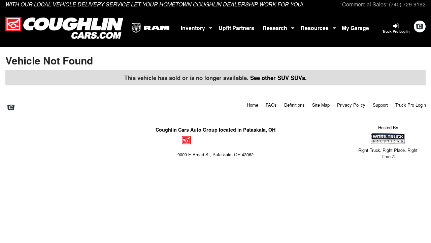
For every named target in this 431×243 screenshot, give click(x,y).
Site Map (321, 105)
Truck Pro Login (410, 105)
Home (252, 105)
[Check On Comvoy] (420, 26)
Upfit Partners (236, 28)
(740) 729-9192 (407, 4)
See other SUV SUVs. (278, 78)
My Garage (355, 28)
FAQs (271, 105)
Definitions (294, 105)
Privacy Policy (351, 105)
